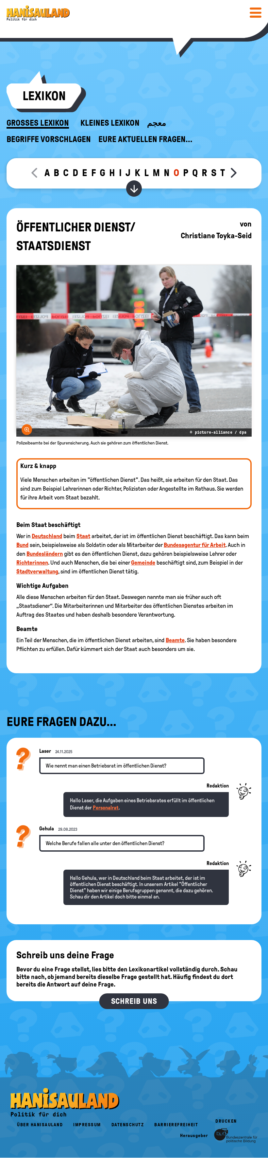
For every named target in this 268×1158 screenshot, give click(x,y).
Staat (83, 536)
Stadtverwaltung (37, 571)
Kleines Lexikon (110, 123)
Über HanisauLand (40, 1124)
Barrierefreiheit (176, 1124)
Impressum (87, 1124)
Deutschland (47, 536)
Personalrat (106, 807)
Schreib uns (134, 1001)
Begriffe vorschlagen (49, 139)
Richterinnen (32, 562)
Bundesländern (44, 554)
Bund (22, 545)
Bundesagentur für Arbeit (195, 545)
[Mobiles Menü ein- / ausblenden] (255, 12)
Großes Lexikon (38, 123)
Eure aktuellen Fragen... (145, 139)
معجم (156, 123)
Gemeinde (143, 562)
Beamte (175, 640)
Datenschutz (127, 1124)
